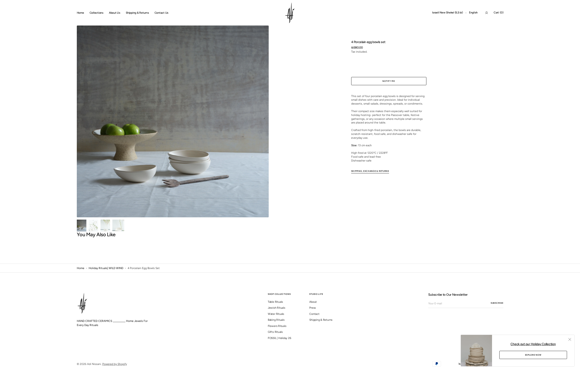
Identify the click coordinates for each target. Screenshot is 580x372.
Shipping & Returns (321, 319)
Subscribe (497, 303)
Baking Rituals (276, 319)
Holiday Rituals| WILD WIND (106, 268)
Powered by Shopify (114, 364)
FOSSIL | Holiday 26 (279, 338)
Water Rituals (276, 314)
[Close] (569, 339)
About (313, 301)
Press (312, 307)
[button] (447, 13)
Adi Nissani (94, 364)
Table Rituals (275, 301)
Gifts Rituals (275, 332)
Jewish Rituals (276, 307)
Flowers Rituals (277, 326)
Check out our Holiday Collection (533, 344)
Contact (314, 314)
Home (80, 268)
